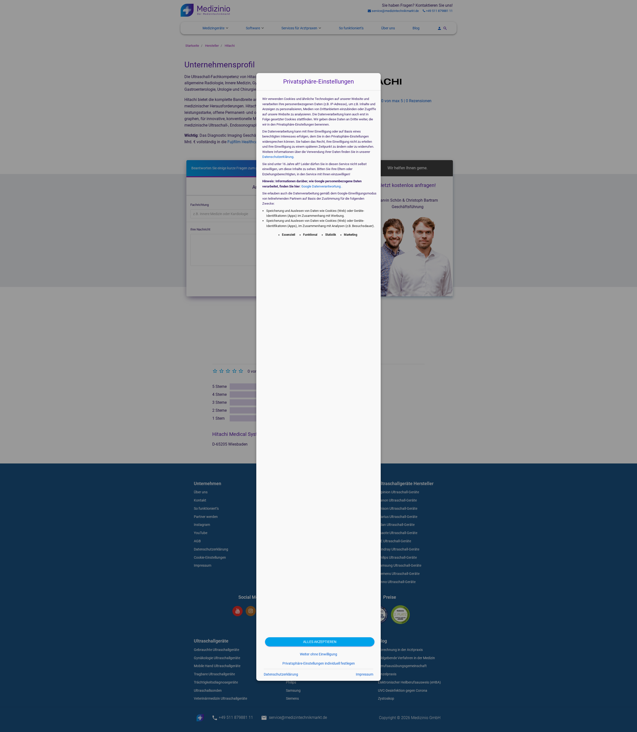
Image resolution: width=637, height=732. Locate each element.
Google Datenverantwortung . (321, 186)
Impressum (364, 674)
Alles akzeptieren (319, 642)
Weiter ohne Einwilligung (318, 654)
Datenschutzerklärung (277, 157)
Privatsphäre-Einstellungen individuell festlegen (318, 663)
